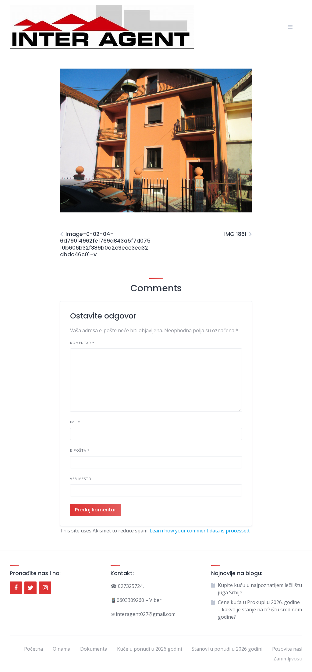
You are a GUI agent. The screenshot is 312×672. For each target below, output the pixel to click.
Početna (33, 648)
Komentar (82, 342)
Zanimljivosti (287, 658)
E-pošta (80, 450)
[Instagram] (45, 587)
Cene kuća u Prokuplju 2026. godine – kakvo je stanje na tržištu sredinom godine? (260, 609)
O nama (61, 648)
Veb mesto (80, 478)
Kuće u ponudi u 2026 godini (149, 648)
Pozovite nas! (287, 648)
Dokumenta (93, 648)
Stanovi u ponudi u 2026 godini (227, 648)
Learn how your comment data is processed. (200, 530)
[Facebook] (16, 587)
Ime (75, 422)
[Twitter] (30, 587)
